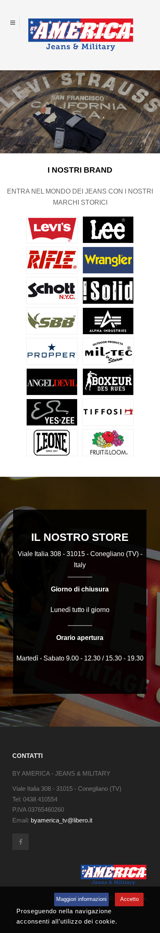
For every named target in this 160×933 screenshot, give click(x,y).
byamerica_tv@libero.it (61, 820)
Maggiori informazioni (81, 899)
